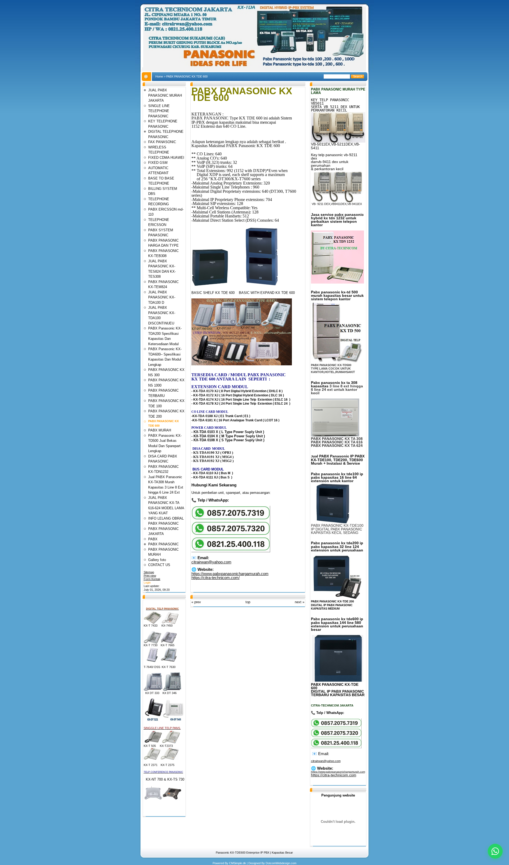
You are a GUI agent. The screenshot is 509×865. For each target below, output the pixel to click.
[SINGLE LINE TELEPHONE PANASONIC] (153, 742)
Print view (150, 575)
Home (159, 76)
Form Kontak (152, 579)
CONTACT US (159, 565)
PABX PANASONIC (163, 544)
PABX (152, 539)
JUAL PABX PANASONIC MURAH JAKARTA (165, 95)
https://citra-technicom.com (333, 775)
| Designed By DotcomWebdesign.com (271, 863)
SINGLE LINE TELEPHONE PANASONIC (159, 111)
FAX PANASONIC (162, 142)
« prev (196, 602)
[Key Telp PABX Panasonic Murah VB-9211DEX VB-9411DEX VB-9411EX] (337, 201)
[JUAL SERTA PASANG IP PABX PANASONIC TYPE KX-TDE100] (335, 522)
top (247, 602)
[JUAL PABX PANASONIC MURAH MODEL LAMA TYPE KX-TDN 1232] (337, 282)
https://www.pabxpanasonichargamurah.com (230, 573)
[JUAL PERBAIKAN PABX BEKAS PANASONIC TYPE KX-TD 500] (337, 362)
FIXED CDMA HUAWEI (166, 158)
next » (299, 602)
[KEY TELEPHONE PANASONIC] (152, 642)
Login (147, 582)
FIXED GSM (158, 163)
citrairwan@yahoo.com (211, 562)
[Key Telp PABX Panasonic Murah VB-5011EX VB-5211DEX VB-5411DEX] (338, 141)
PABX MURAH (159, 430)
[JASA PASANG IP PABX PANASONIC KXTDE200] (337, 597)
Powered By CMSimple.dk (229, 863)
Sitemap (149, 572)
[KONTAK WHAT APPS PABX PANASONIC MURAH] (230, 551)
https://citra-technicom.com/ (215, 577)
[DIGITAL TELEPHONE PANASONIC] (153, 622)
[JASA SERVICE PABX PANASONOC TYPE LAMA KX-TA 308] (335, 436)
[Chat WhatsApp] (495, 851)
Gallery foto (157, 560)
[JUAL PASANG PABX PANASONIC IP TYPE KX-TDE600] (337, 680)
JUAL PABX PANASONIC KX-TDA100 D (161, 297)
